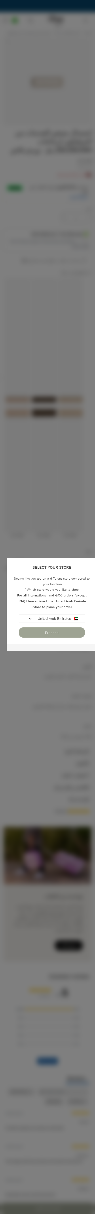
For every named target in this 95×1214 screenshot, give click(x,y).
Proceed (52, 632)
